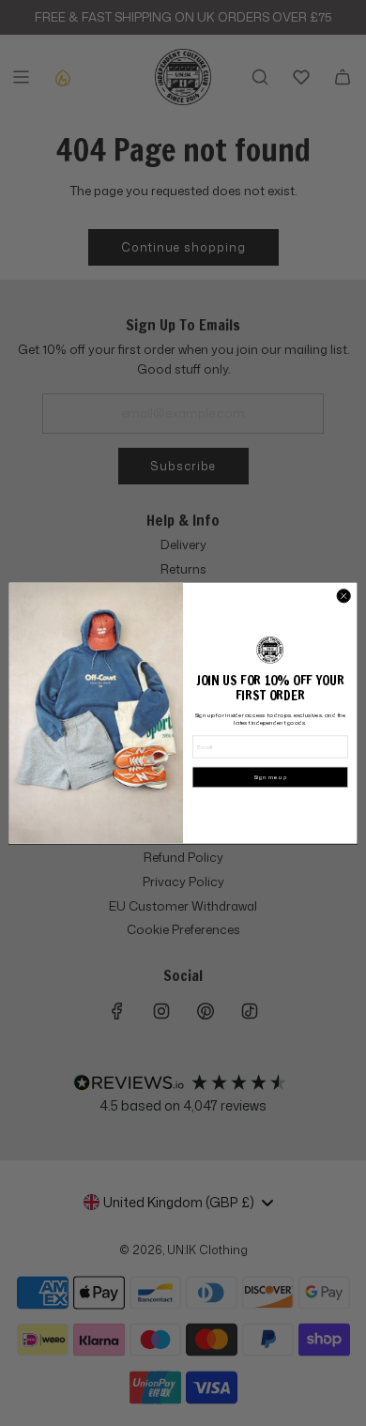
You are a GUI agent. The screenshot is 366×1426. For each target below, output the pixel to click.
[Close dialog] (343, 595)
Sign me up (270, 777)
